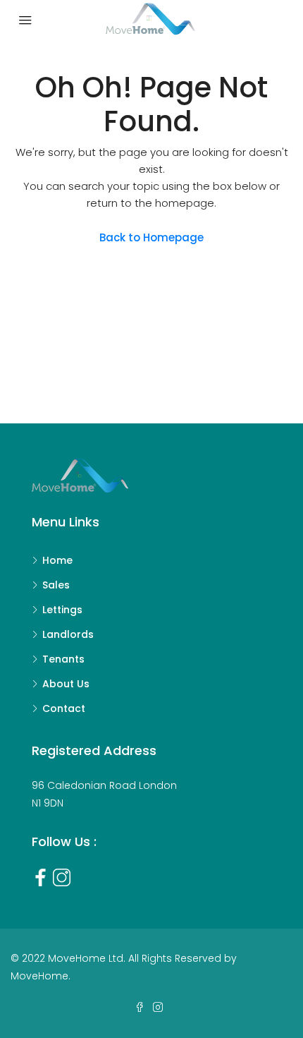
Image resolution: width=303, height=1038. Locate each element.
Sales (56, 585)
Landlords (68, 634)
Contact (63, 708)
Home (57, 560)
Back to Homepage (151, 237)
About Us (65, 684)
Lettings (62, 610)
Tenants (63, 659)
